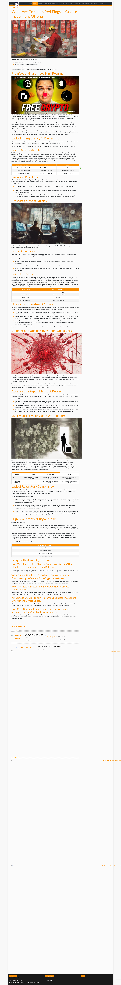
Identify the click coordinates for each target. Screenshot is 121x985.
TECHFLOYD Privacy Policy (15, 980)
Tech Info (77, 3)
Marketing (59, 3)
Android (22, 3)
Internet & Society (49, 3)
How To (40, 3)
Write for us (101, 3)
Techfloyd (14, 7)
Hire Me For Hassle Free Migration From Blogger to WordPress (24, 982)
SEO (64, 3)
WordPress (93, 3)
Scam (23, 7)
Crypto (35, 3)
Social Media (70, 3)
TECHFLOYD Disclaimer (14, 978)
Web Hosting (85, 3)
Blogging (29, 3)
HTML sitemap (48, 980)
